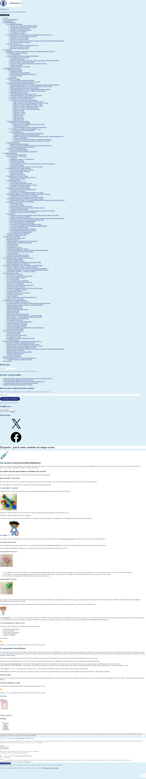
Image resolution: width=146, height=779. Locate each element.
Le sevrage (13, 77)
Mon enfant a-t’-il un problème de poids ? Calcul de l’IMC (29, 124)
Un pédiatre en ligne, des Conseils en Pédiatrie (19, 359)
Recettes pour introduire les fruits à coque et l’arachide (24, 88)
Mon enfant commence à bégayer (16, 261)
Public (34, 734)
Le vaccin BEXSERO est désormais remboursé (19, 282)
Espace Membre (4, 748)
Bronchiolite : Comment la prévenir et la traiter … (23, 177)
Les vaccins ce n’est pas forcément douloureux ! (19, 276)
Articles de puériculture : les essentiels (20, 66)
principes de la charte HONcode (23, 755)
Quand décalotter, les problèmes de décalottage (19, 242)
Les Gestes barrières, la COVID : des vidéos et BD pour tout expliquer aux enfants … (33, 163)
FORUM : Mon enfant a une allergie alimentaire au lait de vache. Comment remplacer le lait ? (38, 136)
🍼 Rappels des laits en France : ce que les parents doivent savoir (20, 383)
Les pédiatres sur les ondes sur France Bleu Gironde (20, 338)
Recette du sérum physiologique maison (17, 309)
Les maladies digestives (13, 180)
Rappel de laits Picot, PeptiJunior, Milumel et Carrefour (21, 347)
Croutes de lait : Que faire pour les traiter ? (21, 206)
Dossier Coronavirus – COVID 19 (16, 156)
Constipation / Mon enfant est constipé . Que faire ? (24, 185)
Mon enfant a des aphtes (16, 173)
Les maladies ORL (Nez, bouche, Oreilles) (18, 168)
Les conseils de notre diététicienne (16, 148)
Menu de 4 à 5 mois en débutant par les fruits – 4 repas (28, 104)
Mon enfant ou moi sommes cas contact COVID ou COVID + (26, 166)
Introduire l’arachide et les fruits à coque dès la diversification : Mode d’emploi (31, 86)
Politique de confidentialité (23, 761)
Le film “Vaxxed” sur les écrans (15, 299)
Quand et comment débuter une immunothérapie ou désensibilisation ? (28, 226)
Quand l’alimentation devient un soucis (17, 121)
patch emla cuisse (116, 734)
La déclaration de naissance (17, 59)
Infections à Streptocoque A (17, 174)
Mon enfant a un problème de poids (19, 122)
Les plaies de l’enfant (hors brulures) (20, 28)
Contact (2, 745)
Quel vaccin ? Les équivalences (15, 283)
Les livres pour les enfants (14, 333)
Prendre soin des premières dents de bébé (18, 314)
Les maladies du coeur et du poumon (16, 176)
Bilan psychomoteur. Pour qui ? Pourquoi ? (18, 264)
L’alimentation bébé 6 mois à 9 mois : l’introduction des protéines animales (30, 89)
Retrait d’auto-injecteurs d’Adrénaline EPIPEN (19, 352)
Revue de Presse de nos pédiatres (12, 356)
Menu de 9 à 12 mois (19, 112)
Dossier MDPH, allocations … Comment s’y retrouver (21, 271)
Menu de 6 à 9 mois (19, 110)
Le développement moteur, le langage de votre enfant (17, 258)
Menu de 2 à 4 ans (18, 115)
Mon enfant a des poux (13, 239)
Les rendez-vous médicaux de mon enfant (18, 302)
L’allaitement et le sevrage (14, 69)
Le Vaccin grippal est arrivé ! (14, 291)
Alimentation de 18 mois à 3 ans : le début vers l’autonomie (26, 95)
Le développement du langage (15, 259)
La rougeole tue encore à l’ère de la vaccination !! (23, 212)
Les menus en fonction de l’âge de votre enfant (22, 100)
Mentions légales (4, 747)
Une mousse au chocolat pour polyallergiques (22, 147)
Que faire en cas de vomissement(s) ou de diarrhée (23, 36)
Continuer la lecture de (6, 715)
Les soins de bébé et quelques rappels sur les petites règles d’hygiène (28, 63)
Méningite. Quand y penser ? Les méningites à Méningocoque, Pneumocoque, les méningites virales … (37, 200)
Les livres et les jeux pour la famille (12, 330)
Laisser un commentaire (30, 735)
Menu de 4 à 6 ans (18, 116)
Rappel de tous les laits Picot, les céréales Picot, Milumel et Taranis (24, 346)
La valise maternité (15, 54)
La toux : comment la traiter (17, 179)
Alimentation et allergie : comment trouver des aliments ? (29, 133)
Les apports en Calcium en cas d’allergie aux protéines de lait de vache (32, 139)
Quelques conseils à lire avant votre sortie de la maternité (22, 56)
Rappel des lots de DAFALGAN (15, 350)
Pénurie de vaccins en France (14, 294)
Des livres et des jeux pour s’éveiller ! (17, 335)
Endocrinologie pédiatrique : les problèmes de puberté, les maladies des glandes (28, 194)
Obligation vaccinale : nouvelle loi (16, 286)
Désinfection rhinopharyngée (14, 308)
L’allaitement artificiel (12, 78)
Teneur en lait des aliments (21, 138)
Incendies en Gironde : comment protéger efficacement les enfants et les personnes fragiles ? (27, 378)
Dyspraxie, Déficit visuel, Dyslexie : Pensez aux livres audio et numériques (27, 268)
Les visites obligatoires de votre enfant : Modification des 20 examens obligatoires (28, 303)
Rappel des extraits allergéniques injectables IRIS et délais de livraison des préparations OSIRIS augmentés (35, 349)
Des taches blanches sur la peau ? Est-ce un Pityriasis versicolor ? (27, 207)
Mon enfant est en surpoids (21, 125)
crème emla (64, 734)
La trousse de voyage (12, 245)
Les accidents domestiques (14, 24)
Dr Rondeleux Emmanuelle (25, 734)
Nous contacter (7, 361)
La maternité (6, 50)
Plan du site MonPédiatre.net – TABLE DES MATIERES (18, 358)
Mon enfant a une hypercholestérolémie (24, 130)
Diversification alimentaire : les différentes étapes (20, 83)
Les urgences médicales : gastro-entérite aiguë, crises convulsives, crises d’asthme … (29, 34)
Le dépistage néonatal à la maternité (19, 57)
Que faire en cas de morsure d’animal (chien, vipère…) (24, 45)
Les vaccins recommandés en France (16, 289)
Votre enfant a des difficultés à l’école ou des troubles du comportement (22, 265)
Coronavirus (13, 157)
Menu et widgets (5, 15)
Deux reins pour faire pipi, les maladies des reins (23, 189)
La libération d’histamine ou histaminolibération (23, 221)
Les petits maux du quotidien (11, 236)
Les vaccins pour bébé (13, 279)
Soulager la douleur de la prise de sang (17, 323)
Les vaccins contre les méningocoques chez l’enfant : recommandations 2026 (23, 381)
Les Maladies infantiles (9, 153)
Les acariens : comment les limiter (19, 227)
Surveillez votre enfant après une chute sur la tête (23, 27)
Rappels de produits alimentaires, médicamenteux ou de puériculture (21, 341)
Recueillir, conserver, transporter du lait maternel (23, 74)
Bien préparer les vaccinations (15, 274)
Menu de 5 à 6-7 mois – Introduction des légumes (27, 109)
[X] (16, 430)
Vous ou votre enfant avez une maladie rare (18, 233)
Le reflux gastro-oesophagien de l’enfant (21, 183)
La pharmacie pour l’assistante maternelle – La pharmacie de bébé (24, 315)
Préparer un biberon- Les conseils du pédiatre (22, 62)
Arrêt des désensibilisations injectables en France (23, 230)
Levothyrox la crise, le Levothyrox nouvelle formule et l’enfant (27, 197)
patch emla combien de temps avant (102, 734)
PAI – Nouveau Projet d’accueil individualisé (22, 223)
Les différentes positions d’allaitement (20, 72)
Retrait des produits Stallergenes (15, 353)
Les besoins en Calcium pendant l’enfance (21, 98)
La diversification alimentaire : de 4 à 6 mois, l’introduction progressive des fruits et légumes (34, 85)
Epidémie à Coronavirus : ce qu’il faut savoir (22, 159)
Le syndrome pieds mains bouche (19, 209)
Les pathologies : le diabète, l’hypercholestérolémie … (24, 129)
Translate (12, 411)
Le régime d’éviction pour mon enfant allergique (26, 135)
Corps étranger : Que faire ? (17, 33)
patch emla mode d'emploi (129, 734)
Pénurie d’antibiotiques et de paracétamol (18, 318)
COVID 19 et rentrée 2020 (17, 162)
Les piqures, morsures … (13, 44)
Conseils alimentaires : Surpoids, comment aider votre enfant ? (30, 127)
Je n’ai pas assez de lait (16, 75)
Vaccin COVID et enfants (17, 165)
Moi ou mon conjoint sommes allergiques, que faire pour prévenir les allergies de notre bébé (34, 60)
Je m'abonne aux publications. (10, 399)
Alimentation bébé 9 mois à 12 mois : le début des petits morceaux (27, 91)
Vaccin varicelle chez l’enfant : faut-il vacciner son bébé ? (18, 380)
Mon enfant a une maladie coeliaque (19, 186)
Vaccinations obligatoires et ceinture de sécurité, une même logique (24, 288)
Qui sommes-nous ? (8, 21)
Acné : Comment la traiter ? (17, 204)
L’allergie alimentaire (15, 132)
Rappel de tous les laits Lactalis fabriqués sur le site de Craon (23, 344)
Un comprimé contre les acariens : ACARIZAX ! (23, 229)
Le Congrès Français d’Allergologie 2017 (21, 232)
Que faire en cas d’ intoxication (18, 31)
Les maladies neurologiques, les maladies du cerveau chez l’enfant (24, 198)
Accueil (5, 18)
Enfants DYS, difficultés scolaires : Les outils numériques (22, 267)
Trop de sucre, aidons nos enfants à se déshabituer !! (24, 151)
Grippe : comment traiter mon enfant (19, 171)
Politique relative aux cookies (50, 768)
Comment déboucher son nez (14, 306)
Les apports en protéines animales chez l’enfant (22, 97)
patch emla (89, 734)
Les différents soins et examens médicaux (14, 300)
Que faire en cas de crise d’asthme (19, 39)
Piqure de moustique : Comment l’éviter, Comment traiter (22, 241)
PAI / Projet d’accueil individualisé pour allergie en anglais (25, 224)
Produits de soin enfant (16, 203)
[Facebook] (16, 443)
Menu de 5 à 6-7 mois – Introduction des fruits (26, 107)
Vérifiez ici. (7, 757)
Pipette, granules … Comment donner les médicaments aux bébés (24, 317)
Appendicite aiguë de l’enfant (18, 182)
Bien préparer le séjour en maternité (16, 53)
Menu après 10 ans (19, 119)
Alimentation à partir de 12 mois (18, 92)
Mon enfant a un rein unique (17, 191)
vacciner (17, 735)
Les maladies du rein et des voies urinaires (18, 188)
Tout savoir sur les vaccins (10, 273)
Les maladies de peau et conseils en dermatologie (20, 201)
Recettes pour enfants (12, 142)
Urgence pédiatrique (8, 22)
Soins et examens (41, 734)
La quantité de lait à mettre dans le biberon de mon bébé (25, 81)
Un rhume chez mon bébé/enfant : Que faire (22, 170)
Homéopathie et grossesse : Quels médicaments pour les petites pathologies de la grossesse (31, 51)
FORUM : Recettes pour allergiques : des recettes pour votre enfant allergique (31, 145)
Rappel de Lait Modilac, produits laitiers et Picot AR (21, 343)
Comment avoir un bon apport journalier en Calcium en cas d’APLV (32, 141)
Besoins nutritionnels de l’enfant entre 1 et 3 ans (23, 94)
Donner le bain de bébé (16, 65)
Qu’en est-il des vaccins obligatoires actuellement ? (20, 285)
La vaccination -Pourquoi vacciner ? (16, 277)
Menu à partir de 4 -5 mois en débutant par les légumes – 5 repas (31, 103)
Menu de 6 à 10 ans (19, 118)
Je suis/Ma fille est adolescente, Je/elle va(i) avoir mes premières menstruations (27, 250)
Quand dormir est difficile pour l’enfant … (18, 248)
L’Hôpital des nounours (13, 340)
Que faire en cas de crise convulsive (19, 37)
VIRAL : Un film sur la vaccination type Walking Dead (21, 297)
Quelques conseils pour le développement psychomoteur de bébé (24, 262)
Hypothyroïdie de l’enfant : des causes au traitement (24, 195)
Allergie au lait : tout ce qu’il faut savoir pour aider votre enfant (27, 220)
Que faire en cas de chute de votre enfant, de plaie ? (24, 25)
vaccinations (10, 735)
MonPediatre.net (4, 9)
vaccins (22, 735)
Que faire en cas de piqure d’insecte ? (20, 47)
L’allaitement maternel (16, 71)
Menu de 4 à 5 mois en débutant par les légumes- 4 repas (29, 101)
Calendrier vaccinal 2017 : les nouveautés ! (18, 292)
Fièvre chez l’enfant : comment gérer (16, 154)
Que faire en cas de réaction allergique (20, 42)
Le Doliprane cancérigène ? (14, 355)
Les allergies (10, 214)
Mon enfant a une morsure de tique (19, 48)
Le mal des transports (12, 244)
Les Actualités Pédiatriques (10, 19)
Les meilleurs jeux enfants (14, 336)
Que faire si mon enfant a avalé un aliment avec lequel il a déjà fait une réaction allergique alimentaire (37, 40)
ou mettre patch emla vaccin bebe (76, 734)
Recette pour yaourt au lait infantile (19, 144)
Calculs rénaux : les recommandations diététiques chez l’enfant (26, 192)
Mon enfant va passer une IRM (15, 329)
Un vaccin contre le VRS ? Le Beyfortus (17, 280)
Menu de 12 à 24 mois (19, 113)
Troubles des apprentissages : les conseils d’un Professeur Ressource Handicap (28, 270)
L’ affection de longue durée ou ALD (17, 235)
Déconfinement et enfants (17, 160)
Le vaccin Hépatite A (12, 295)
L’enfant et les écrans (12, 253)
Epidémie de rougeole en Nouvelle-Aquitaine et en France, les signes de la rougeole (32, 210)
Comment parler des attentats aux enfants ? (18, 255)
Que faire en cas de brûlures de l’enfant (20, 30)
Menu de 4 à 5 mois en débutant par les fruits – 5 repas (28, 106)
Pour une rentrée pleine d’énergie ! (19, 150)
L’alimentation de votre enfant (11, 68)
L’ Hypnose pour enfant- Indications (16, 326)
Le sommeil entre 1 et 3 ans (14, 247)
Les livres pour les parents (14, 332)
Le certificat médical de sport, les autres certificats (20, 251)
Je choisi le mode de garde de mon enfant (18, 256)
